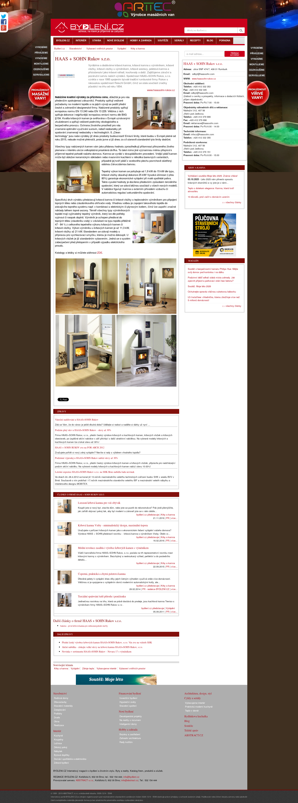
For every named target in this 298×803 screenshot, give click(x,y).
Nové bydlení (126, 711)
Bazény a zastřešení (130, 734)
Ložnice (58, 743)
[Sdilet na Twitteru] (3, 16)
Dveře (57, 717)
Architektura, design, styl (198, 693)
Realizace (59, 725)
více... (174, 518)
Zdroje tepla (88, 668)
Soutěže (188, 725)
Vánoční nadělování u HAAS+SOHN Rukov (76, 419)
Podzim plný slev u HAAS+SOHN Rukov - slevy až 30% (83, 430)
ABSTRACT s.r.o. (85, 780)
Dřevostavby (60, 702)
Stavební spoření (128, 705)
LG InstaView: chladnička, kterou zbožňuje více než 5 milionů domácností (214, 298)
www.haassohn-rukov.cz (161, 90)
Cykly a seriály (192, 698)
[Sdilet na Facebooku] (3, 22)
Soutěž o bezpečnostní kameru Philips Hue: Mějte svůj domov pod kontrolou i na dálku (213, 270)
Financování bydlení (130, 693)
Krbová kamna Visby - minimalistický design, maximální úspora (113, 525)
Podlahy (58, 713)
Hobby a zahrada (128, 729)
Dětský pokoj (60, 747)
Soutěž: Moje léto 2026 (199, 286)
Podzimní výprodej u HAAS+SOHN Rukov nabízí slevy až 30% (86, 458)
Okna (56, 721)
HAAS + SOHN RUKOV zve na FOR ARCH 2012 (79, 447)
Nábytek (58, 751)
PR (167, 518)
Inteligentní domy (128, 724)
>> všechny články (231, 202)
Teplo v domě (191, 710)
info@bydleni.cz (131, 776)
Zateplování (60, 709)
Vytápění (170, 608)
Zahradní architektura (130, 738)
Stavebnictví (75, 48)
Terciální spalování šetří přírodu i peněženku (102, 596)
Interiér (57, 731)
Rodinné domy (61, 698)
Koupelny (58, 739)
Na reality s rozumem (130, 720)
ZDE (99, 252)
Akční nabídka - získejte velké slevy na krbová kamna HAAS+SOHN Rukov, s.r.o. (102, 647)
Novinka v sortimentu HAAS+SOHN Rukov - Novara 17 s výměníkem (96, 651)
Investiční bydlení (128, 698)
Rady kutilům (126, 742)
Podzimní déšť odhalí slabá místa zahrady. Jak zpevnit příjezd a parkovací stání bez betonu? (211, 279)
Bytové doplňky (61, 755)
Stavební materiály (63, 705)
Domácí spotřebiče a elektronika (70, 759)
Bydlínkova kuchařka (196, 716)
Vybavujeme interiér (106, 668)
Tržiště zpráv (191, 730)
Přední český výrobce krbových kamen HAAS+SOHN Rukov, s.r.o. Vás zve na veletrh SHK (107, 642)
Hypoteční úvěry (128, 702)
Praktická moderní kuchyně (198, 706)
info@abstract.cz (129, 780)
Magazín (193, 260)
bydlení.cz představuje (147, 514)
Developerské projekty (131, 716)
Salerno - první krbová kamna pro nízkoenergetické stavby (84, 625)
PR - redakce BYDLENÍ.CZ (155, 589)
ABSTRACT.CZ (193, 735)
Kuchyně (58, 735)
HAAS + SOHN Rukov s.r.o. (203, 63)
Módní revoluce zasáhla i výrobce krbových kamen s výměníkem (113, 548)
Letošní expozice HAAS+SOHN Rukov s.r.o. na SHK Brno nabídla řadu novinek (94, 472)
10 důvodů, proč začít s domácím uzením (209, 196)
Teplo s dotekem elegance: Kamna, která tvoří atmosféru (211, 190)
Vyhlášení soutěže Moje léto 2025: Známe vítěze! (213, 175)
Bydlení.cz (59, 48)
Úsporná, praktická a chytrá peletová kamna (102, 574)
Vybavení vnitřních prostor (132, 668)
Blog (187, 721)
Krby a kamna (168, 514)
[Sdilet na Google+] (3, 28)
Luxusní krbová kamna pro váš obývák (99, 502)
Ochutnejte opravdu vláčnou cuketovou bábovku (212, 291)
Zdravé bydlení (61, 762)
